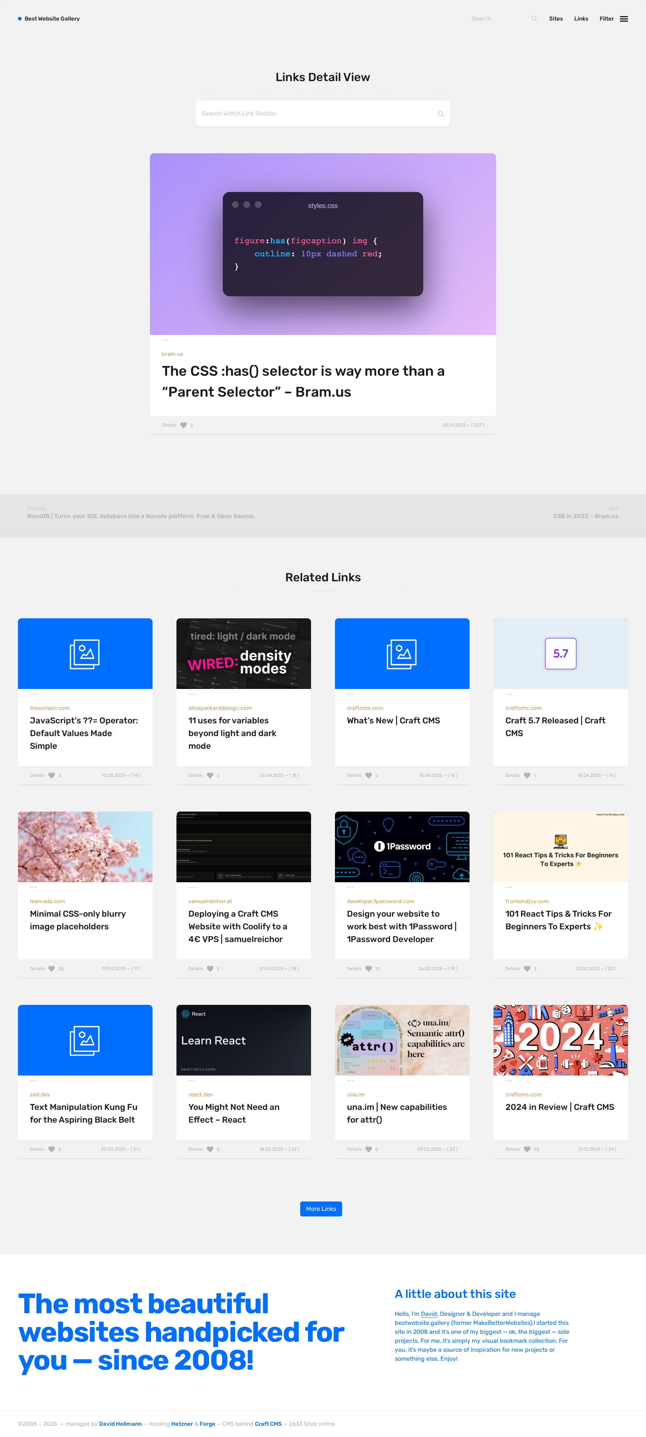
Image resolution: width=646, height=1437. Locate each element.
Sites (556, 18)
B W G (52, 18)
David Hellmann (120, 1424)
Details (323, 425)
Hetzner (182, 1424)
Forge (207, 1424)
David (429, 1313)
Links (581, 18)
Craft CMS (268, 1424)
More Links (321, 1208)
